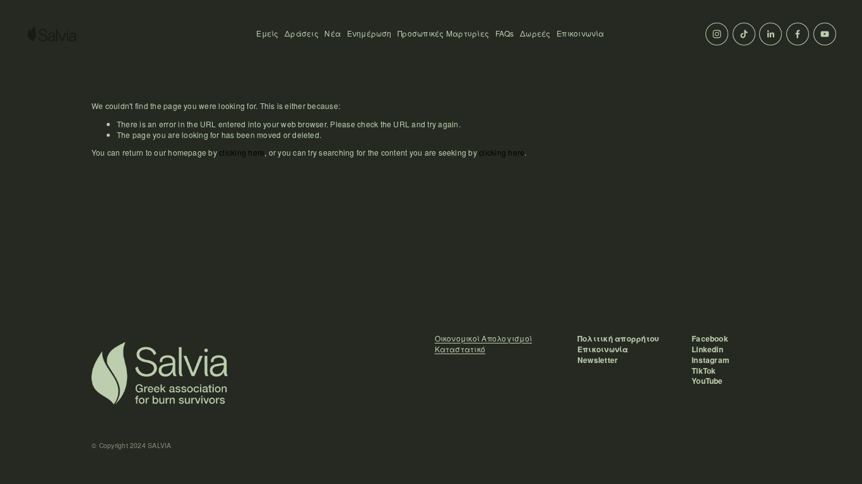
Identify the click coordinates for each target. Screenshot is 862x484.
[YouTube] (824, 34)
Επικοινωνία (581, 33)
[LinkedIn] (770, 34)
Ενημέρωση (369, 33)
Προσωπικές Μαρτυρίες (443, 33)
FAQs (504, 33)
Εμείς (267, 33)
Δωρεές (535, 33)
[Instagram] (717, 34)
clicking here (241, 152)
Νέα (332, 33)
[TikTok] (744, 34)
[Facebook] (797, 34)
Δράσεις (302, 33)
